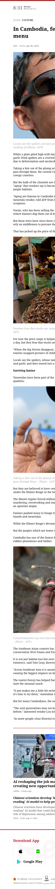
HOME (17, 20)
